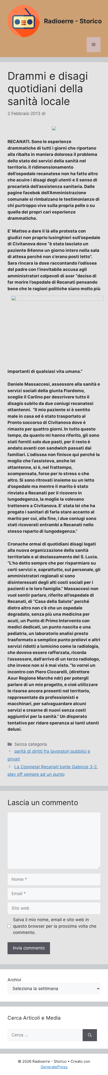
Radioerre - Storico (73, 21)
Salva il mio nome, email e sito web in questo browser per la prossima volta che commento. (54, 926)
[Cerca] (90, 1035)
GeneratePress (54, 1066)
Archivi (14, 979)
